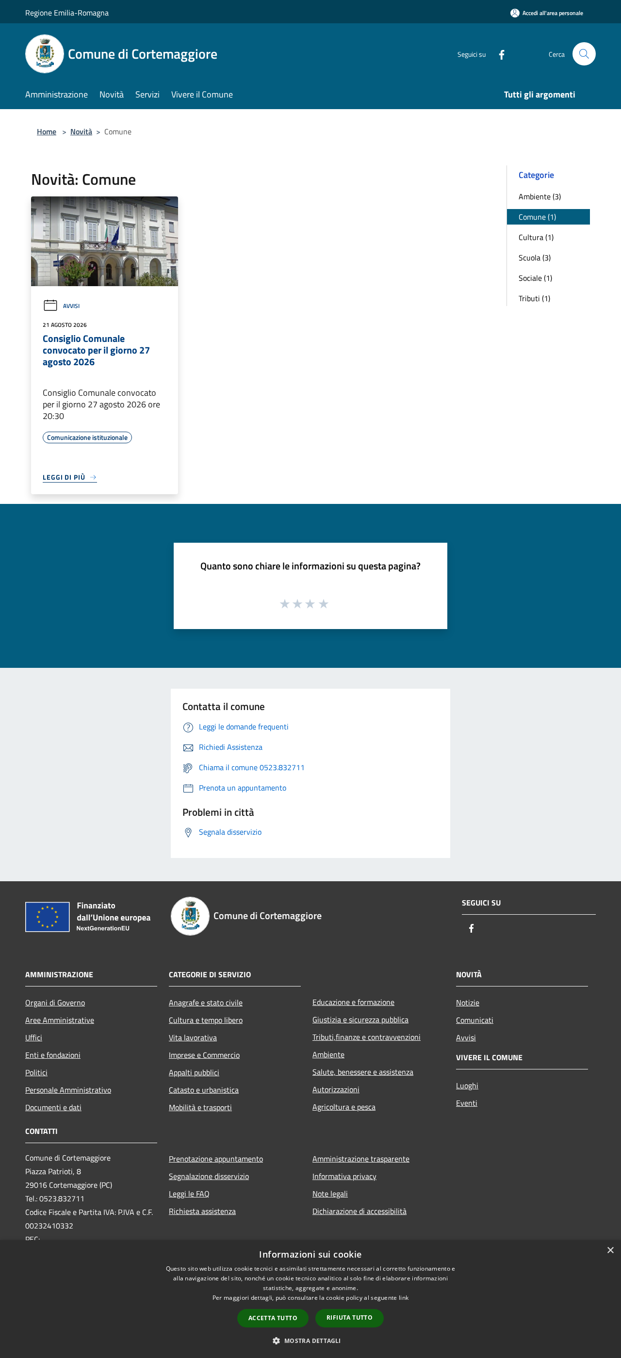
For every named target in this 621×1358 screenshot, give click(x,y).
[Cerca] (584, 53)
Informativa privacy (344, 1176)
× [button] (610, 1250)
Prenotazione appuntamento (216, 1158)
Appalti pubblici (194, 1072)
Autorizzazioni (336, 1089)
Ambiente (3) (540, 196)
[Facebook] (497, 53)
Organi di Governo (55, 1002)
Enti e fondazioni (53, 1055)
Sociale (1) (535, 278)
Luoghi (467, 1085)
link (404, 1297)
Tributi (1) (534, 298)
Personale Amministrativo (68, 1090)
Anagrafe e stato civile (206, 1002)
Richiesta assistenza (202, 1211)
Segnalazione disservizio (209, 1176)
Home (46, 131)
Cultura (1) (536, 237)
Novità (81, 131)
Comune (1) (537, 217)
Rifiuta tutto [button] (350, 1317)
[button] (310, 1340)
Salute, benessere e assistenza (362, 1072)
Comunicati (474, 1020)
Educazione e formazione (353, 1002)
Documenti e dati (53, 1107)
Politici (36, 1072)
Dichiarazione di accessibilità (359, 1211)
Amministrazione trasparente (360, 1158)
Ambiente (328, 1054)
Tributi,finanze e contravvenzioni (366, 1037)
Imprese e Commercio (204, 1055)
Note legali (330, 1193)
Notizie (467, 1002)
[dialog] (310, 1299)
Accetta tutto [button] (272, 1318)
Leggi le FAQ (189, 1193)
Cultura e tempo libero (206, 1020)
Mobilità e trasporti (200, 1107)
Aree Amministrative (59, 1020)
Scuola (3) (535, 257)
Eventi (466, 1103)
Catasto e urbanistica (204, 1090)
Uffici (33, 1037)
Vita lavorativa (193, 1037)
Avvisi (71, 305)
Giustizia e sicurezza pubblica (360, 1019)
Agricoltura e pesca (344, 1107)
